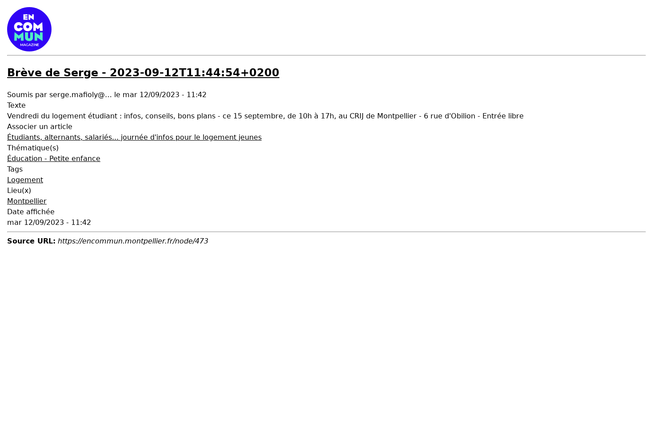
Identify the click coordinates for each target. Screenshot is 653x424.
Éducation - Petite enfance (53, 158)
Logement (25, 180)
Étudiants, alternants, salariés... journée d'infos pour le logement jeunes (134, 137)
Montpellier (27, 201)
